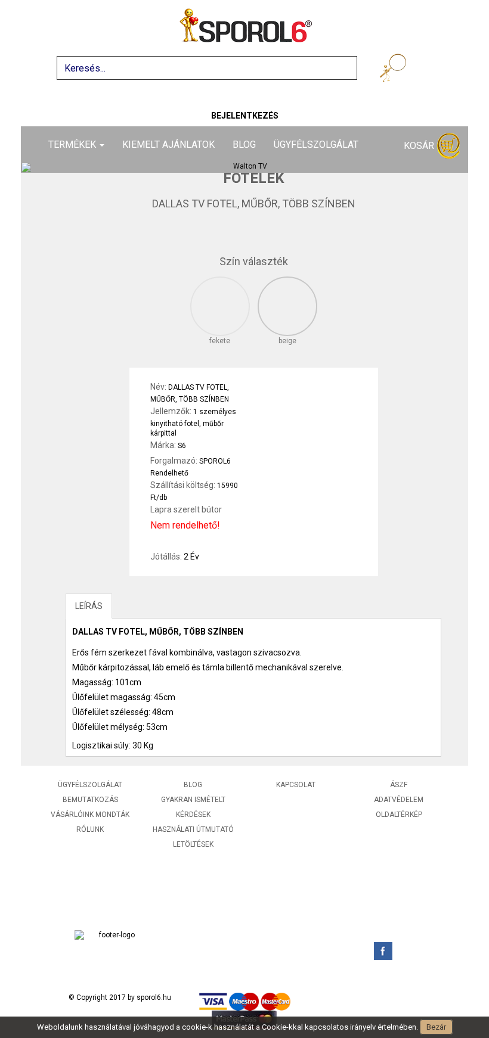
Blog (244, 144)
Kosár (420, 145)
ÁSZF (398, 785)
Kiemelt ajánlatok (168, 144)
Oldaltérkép (399, 814)
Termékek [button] (73, 144)
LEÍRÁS (89, 606)
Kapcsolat (295, 785)
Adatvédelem (398, 799)
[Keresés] (395, 70)
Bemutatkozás (90, 799)
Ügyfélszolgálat (316, 144)
